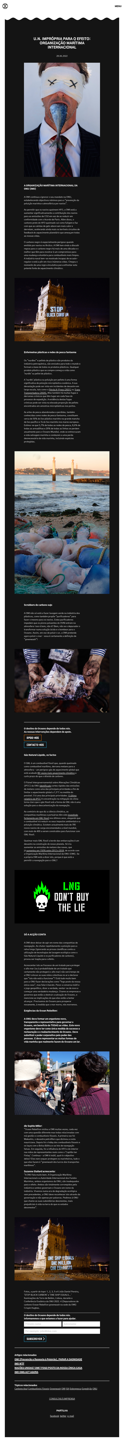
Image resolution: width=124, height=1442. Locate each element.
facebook (54, 1416)
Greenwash (55, 1389)
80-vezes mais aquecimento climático (56, 773)
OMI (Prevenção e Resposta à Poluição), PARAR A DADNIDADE (48, 1359)
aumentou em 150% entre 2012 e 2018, (45, 851)
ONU (95, 1389)
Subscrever (34, 1338)
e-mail (70, 1416)
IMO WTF (19, 1364)
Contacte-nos (35, 744)
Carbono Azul (21, 1389)
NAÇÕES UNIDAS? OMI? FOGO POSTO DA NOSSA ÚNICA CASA (48, 1368)
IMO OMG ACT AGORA (26, 1372)
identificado (45, 786)
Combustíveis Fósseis (38, 1389)
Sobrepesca (75, 1389)
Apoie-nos (33, 737)
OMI (63, 1389)
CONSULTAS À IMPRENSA (62, 1399)
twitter (63, 1416)
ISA (67, 1389)
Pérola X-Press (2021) (60, 390)
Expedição (87, 1389)
